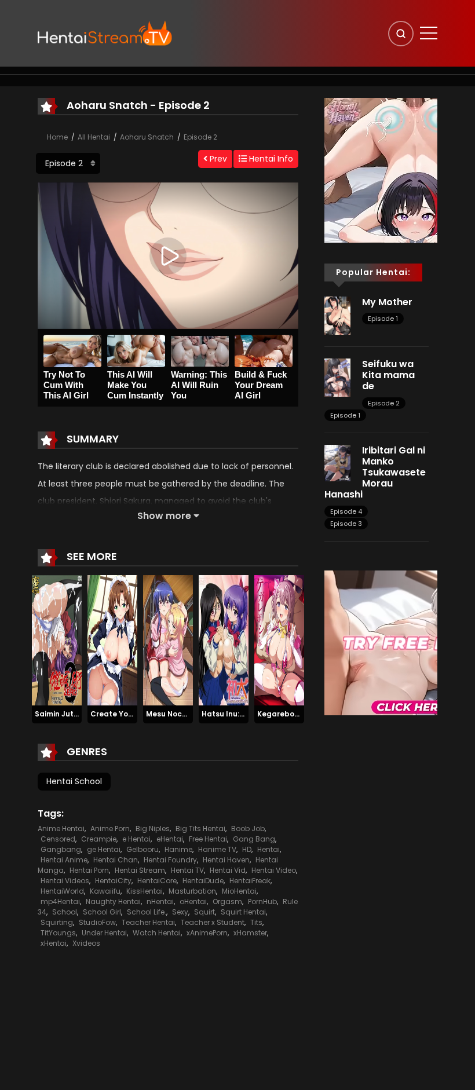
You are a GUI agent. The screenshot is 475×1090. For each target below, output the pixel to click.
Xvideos (86, 943)
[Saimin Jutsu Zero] (57, 640)
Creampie (98, 839)
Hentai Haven (226, 860)
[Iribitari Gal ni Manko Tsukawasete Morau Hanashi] (337, 462)
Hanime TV (217, 849)
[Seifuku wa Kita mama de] (337, 377)
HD (246, 849)
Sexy (180, 912)
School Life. (146, 912)
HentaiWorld (62, 891)
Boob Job (248, 828)
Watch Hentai (157, 933)
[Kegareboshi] (279, 640)
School (64, 912)
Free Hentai (208, 839)
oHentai (193, 901)
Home (57, 137)
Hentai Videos (65, 881)
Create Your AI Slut (126, 714)
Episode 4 (346, 511)
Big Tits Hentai (200, 828)
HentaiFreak (250, 881)
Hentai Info (270, 158)
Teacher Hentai (148, 922)
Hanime (178, 849)
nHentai (160, 901)
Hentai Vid (228, 870)
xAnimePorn (207, 933)
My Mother (387, 302)
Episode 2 (200, 137)
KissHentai (144, 891)
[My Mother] (337, 315)
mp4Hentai (60, 901)
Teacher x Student (212, 922)
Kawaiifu (105, 891)
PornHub (262, 901)
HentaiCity (113, 881)
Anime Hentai (61, 828)
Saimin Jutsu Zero (68, 714)
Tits (256, 922)
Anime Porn (110, 828)
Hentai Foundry (170, 860)
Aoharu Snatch (147, 137)
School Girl (102, 912)
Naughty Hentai (113, 901)
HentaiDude (203, 881)
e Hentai (136, 839)
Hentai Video (273, 870)
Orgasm (227, 901)
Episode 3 (346, 523)
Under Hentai (104, 933)
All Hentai (94, 137)
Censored (58, 839)
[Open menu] (428, 33)
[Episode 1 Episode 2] (68, 163)
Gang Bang (254, 839)
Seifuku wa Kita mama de (388, 375)
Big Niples (153, 828)
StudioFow (97, 922)
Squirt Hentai (243, 912)
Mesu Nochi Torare (180, 714)
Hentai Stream (140, 870)
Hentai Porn (89, 870)
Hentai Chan (115, 860)
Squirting (57, 922)
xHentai (54, 943)
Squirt (204, 912)
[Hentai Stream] (105, 33)
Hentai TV (187, 870)
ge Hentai (103, 849)
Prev (217, 158)
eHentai (169, 839)
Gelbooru (142, 849)
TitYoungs (58, 933)
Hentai (268, 849)
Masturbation (192, 891)
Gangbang (61, 849)
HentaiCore (157, 881)
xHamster (250, 933)
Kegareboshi (281, 714)
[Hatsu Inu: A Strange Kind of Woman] (224, 640)
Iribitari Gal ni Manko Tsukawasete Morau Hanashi (375, 473)
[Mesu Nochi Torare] (168, 640)
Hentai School (74, 781)
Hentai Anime (64, 860)
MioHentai (239, 891)
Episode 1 (383, 318)
